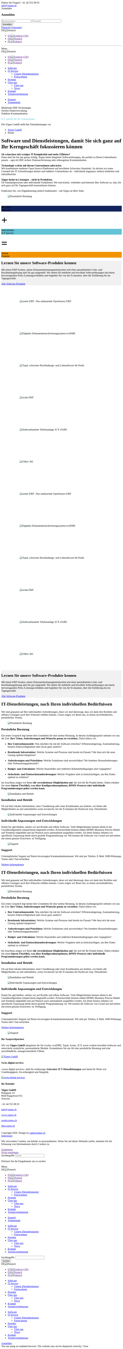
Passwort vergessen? (11, 27)
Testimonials (14, 102)
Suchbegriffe (7, 1155)
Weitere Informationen (12, 864)
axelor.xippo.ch (9, 1120)
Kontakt (12, 1249)
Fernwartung (20, 1234)
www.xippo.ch (8, 1115)
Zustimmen (7, 1149)
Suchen (6, 1261)
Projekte (12, 1237)
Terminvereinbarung (18, 1251)
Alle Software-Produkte (13, 283)
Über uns (12, 1240)
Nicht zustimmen (9, 1152)
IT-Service (13, 1228)
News (17, 1246)
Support (12, 99)
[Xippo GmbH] (9, 1056)
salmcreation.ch (37, 1133)
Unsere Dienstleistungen (26, 1231)
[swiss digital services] (13, 1077)
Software (12, 1226)
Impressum (6, 1135)
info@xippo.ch (8, 5)
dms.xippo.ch (8, 1125)
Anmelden (6, 1343)
